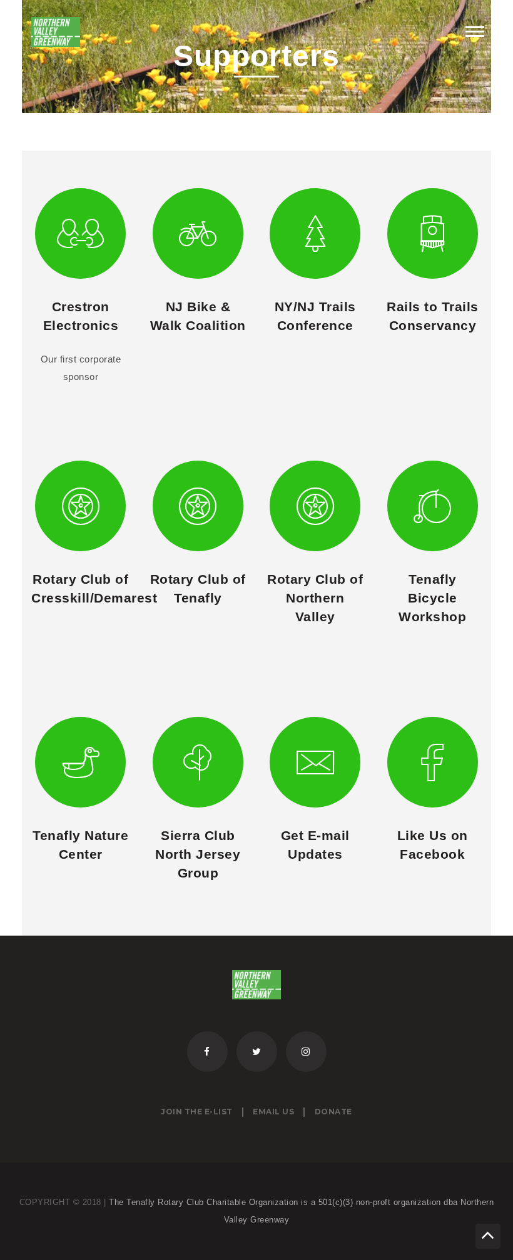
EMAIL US (273, 1112)
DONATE (333, 1112)
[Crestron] (80, 233)
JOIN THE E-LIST (197, 1112)
